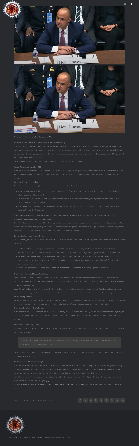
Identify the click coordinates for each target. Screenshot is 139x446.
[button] (132, 4)
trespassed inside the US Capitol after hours (67, 268)
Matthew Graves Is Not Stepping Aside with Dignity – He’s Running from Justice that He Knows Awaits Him (59, 384)
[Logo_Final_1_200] (15, 416)
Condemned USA (45, 137)
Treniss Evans (30, 137)
